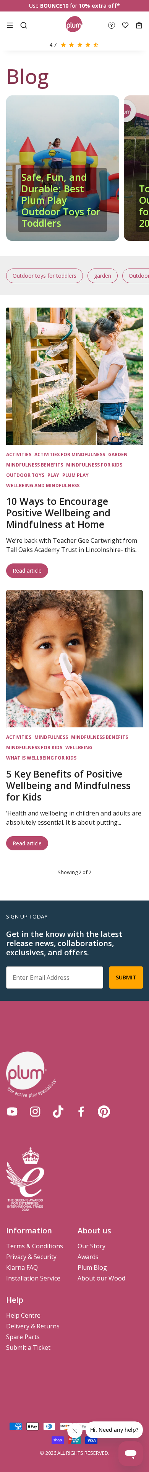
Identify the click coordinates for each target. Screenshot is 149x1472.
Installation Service (33, 1278)
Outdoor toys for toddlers (44, 275)
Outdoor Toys (25, 475)
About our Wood (101, 1278)
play (53, 475)
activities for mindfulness (69, 454)
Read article (30, 570)
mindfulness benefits (34, 465)
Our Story (91, 1246)
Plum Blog (92, 1267)
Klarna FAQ (22, 1267)
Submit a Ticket (28, 1347)
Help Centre (23, 1315)
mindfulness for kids (94, 465)
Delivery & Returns (33, 1326)
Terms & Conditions (34, 1246)
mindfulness (51, 737)
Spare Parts (23, 1337)
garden (102, 275)
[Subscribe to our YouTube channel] (12, 1111)
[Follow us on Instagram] (35, 1111)
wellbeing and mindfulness (42, 485)
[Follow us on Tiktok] (58, 1111)
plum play (75, 475)
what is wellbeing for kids (41, 758)
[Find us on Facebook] (81, 1111)
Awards (88, 1257)
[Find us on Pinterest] (104, 1111)
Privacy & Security (31, 1257)
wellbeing (78, 747)
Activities (18, 454)
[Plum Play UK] (74, 25)
